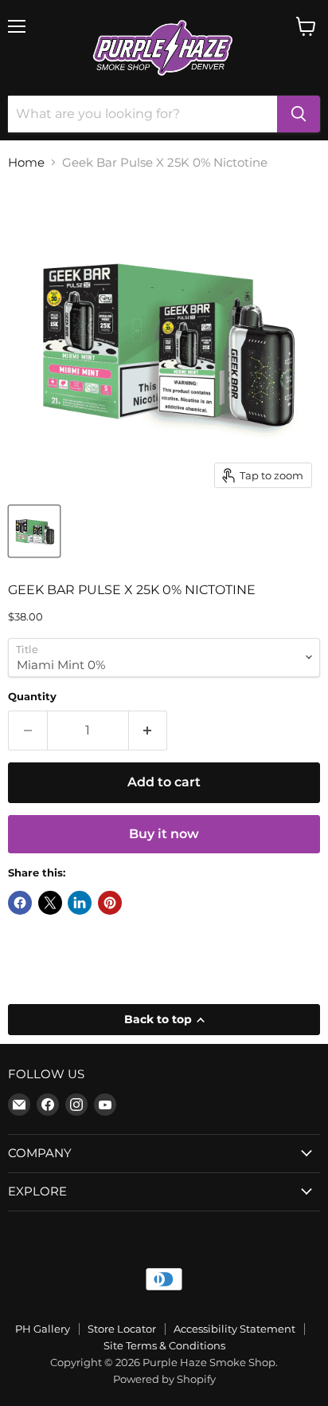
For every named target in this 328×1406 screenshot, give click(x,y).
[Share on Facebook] (20, 903)
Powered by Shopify (164, 1379)
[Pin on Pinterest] (110, 903)
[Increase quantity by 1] (148, 730)
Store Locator (122, 1328)
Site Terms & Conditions (164, 1345)
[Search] (298, 114)
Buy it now (164, 833)
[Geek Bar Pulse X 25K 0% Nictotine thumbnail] (34, 531)
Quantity (32, 697)
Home (26, 162)
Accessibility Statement (234, 1328)
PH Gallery (42, 1328)
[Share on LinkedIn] (80, 903)
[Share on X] (50, 903)
